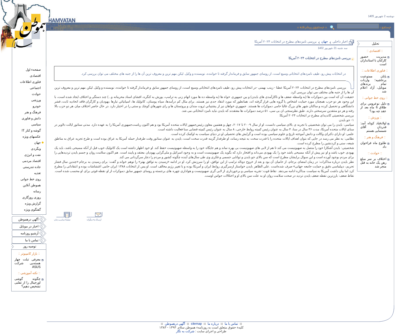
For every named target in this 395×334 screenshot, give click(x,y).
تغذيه (37, 173)
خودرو (37, 106)
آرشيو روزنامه (29, 233)
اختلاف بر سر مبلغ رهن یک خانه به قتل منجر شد (373, 162)
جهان (37, 142)
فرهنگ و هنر (33, 112)
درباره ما (213, 323)
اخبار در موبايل (28, 226)
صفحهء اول (33, 69)
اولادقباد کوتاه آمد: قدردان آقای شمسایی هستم (373, 126)
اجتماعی (35, 88)
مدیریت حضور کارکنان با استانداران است (373, 60)
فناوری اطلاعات (30, 81)
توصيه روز (29, 246)
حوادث (36, 94)
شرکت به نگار (185, 331)
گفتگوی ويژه (32, 209)
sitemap (196, 323)
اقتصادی (35, 75)
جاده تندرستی (32, 167)
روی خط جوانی (31, 179)
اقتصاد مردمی (31, 161)
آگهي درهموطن (28, 219)
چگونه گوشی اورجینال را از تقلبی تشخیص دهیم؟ (27, 282)
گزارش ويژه (33, 203)
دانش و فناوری (31, 118)
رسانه (37, 191)
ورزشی (36, 100)
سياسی (36, 124)
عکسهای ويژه (32, 136)
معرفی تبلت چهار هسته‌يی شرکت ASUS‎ (27, 263)
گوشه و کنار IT (31, 130)
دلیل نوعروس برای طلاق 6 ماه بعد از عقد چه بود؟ (373, 107)
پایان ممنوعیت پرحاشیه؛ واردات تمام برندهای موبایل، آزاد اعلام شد (373, 83)
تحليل (375, 43)
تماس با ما (31, 240)
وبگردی (36, 148)
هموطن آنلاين (32, 185)
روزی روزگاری (31, 197)
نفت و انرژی (32, 154)
